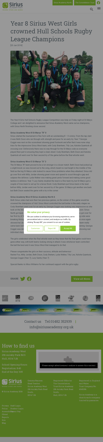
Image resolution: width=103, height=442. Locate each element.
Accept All (68, 229)
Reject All (52, 229)
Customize (35, 229)
